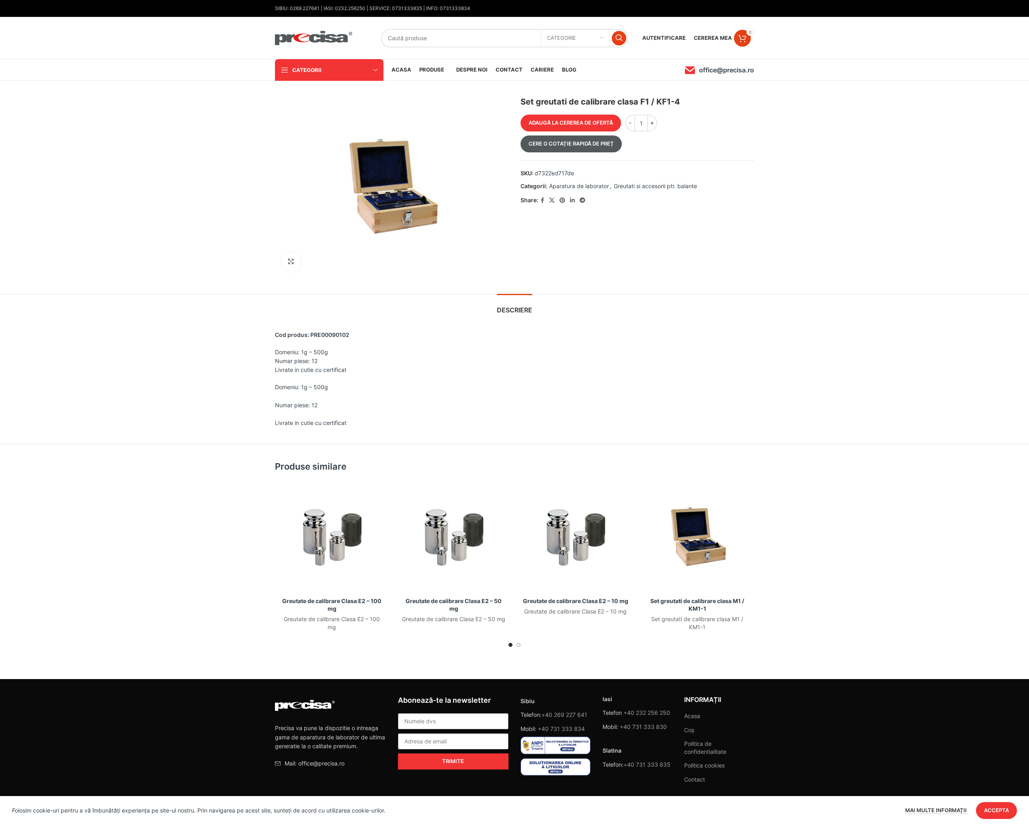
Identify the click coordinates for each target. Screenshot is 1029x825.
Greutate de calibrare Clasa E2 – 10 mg (575, 600)
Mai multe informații (936, 810)
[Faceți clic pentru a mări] (291, 262)
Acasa (692, 715)
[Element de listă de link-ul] (330, 763)
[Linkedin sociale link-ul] (572, 200)
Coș (689, 729)
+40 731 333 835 (646, 764)
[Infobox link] (719, 70)
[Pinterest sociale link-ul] (562, 200)
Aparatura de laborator (579, 186)
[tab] (514, 306)
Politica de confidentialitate (705, 747)
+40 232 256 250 (646, 712)
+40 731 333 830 (643, 726)
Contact (694, 779)
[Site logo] (314, 37)
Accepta (996, 810)
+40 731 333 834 (561, 728)
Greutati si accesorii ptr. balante (655, 186)
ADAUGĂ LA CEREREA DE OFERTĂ (571, 122)
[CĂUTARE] (619, 38)
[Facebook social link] (542, 200)
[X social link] (552, 200)
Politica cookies (704, 765)
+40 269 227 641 (564, 714)
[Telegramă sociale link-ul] (582, 200)
